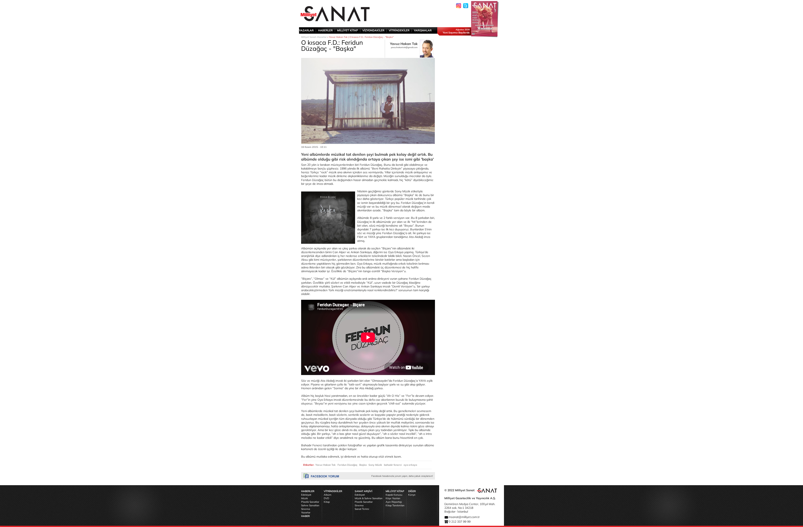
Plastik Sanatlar (310, 501)
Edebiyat (306, 494)
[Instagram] (458, 5)
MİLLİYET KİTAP (347, 30)
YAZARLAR (306, 30)
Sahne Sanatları (310, 505)
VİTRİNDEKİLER (399, 30)
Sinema (305, 508)
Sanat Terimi (362, 508)
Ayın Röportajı (394, 501)
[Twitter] (465, 5)
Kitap (327, 501)
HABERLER (325, 30)
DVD (326, 498)
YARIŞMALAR (423, 30)
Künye (412, 494)
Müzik (304, 498)
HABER (305, 516)
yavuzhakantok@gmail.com (404, 47)
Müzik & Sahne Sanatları (368, 498)
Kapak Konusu (394, 494)
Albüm (327, 494)
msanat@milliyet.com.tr (464, 517)
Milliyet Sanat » (309, 37)
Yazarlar (322, 37)
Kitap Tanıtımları (395, 505)
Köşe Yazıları (393, 498)
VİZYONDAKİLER (373, 30)
